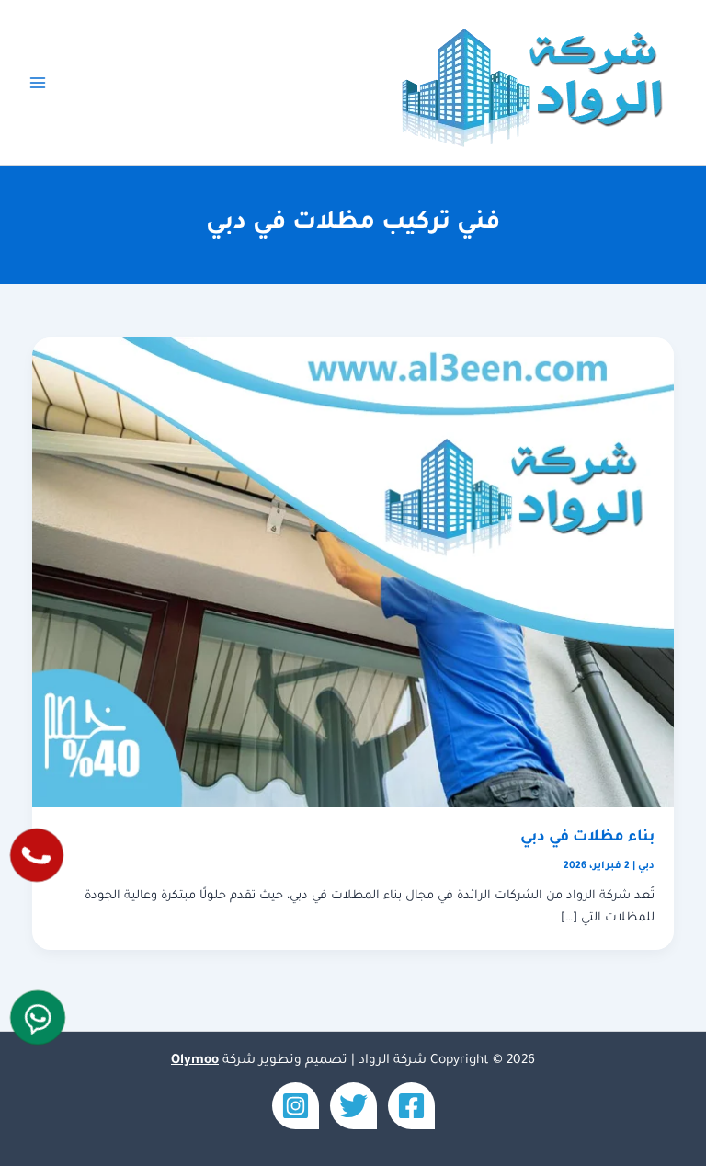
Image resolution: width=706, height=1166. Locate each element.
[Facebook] (411, 1105)
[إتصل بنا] (36, 855)
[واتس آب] (37, 1017)
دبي (646, 866)
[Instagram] (295, 1105)
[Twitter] (353, 1105)
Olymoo (195, 1061)
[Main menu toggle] (37, 82)
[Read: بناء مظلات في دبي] (353, 573)
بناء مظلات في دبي (587, 838)
